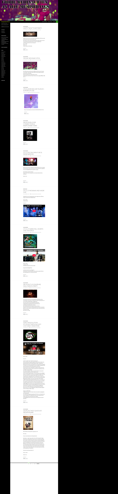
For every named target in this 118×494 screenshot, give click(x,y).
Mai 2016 (2, 67)
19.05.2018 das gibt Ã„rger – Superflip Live (34, 90)
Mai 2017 (2, 58)
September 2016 (3, 66)
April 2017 (2, 59)
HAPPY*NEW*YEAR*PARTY (32, 28)
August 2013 (2, 75)
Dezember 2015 (3, 70)
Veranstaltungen (44, 21)
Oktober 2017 (3, 55)
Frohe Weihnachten (31, 58)
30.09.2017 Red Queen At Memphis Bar (32, 411)
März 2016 (2, 69)
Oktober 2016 (3, 65)
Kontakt (54, 21)
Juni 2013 (2, 77)
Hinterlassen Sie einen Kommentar (36, 29)
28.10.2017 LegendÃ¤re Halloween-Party (32, 285)
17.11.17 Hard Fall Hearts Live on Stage (33, 230)
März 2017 (2, 60)
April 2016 (2, 68)
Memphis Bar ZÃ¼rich (5, 21)
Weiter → (38, 463)
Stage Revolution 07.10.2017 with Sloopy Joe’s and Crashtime (32, 324)
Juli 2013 (2, 76)
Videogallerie (50, 21)
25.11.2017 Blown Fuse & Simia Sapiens (32, 153)
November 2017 (3, 54)
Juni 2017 (2, 57)
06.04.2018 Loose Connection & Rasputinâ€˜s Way (30, 124)
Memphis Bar (3, 31)
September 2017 (3, 56)
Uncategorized (25, 26)
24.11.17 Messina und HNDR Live (33, 191)
